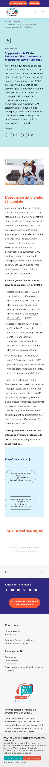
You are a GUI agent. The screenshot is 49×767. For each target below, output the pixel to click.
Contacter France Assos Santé (19, 640)
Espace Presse (18, 3)
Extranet (34, 3)
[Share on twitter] (16, 135)
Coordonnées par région (16, 643)
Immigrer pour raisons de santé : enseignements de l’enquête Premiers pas (20, 476)
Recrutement (11, 657)
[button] (42, 12)
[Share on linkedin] (24, 135)
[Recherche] (34, 12)
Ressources (10, 664)
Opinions (16, 21)
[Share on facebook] (9, 135)
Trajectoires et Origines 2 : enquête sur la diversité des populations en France (21, 503)
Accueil (8, 21)
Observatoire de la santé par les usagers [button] (25, 603)
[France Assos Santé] (12, 12)
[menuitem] (17, 3)
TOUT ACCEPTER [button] (13, 758)
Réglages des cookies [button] (15, 762)
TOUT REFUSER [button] (32, 758)
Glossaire (9, 670)
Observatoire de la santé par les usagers (24, 667)
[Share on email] (31, 135)
